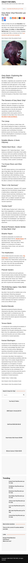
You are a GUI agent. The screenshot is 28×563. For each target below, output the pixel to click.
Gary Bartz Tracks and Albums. (9, 116)
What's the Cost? (7, 541)
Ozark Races (6, 539)
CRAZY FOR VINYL (9, 2)
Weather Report (20, 238)
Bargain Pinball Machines (9, 537)
